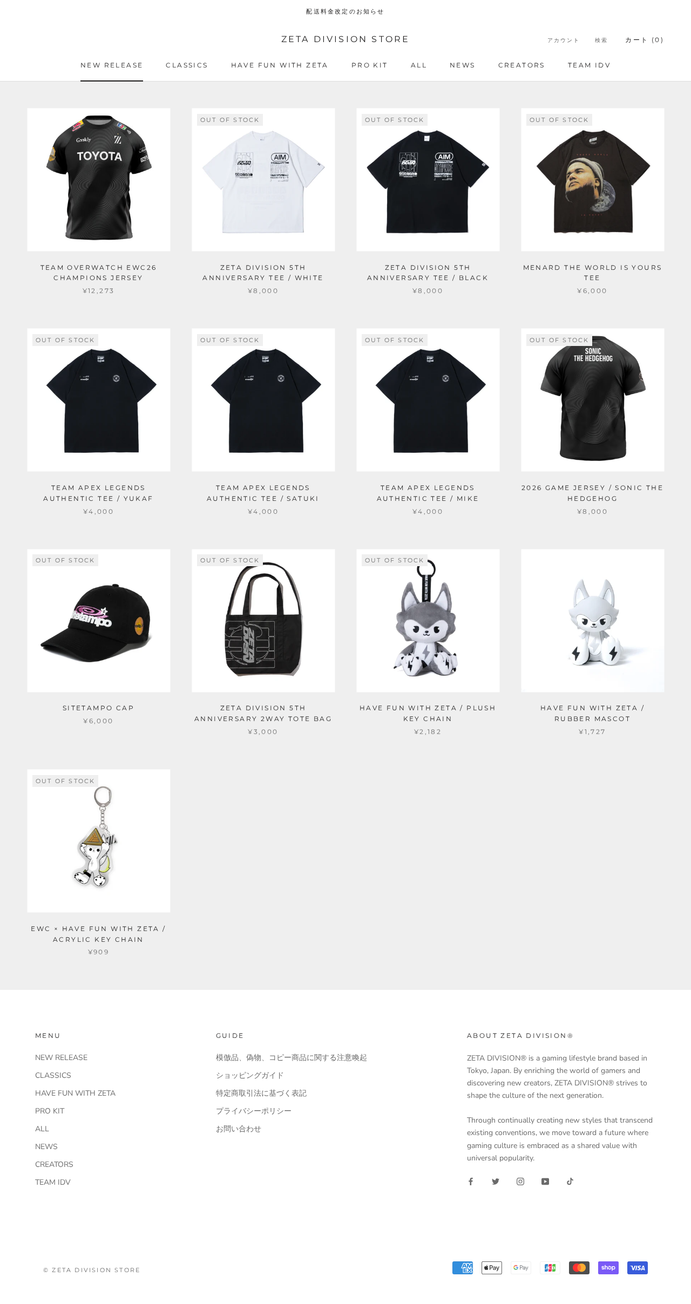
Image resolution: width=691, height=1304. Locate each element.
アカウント (563, 40)
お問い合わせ (238, 1129)
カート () (644, 40)
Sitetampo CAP (98, 708)
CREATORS (521, 65)
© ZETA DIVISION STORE (91, 1270)
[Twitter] (495, 1181)
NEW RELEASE (111, 65)
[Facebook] (471, 1181)
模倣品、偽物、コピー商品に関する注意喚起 (291, 1057)
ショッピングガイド (250, 1075)
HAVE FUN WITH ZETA (280, 65)
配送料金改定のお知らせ (345, 11)
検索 (601, 40)
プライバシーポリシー (254, 1111)
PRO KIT (369, 65)
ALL (419, 65)
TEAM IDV (589, 65)
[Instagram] (520, 1181)
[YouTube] (545, 1181)
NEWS (463, 65)
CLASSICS (187, 65)
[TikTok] (570, 1181)
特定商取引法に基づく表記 (261, 1093)
